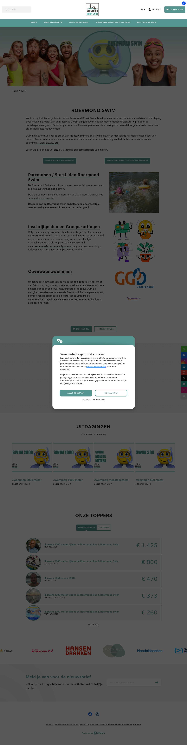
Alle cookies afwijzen (94, 400)
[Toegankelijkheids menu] (184, 3)
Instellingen (111, 393)
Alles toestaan (75, 393)
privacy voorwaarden (96, 366)
